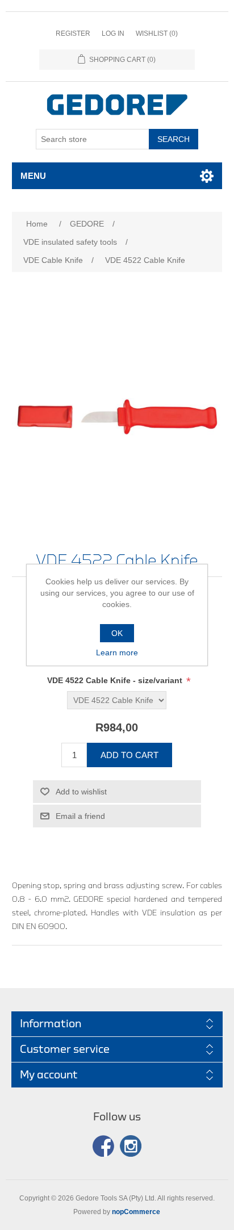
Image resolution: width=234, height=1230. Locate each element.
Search (173, 139)
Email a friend (80, 816)
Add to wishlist (81, 791)
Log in (113, 33)
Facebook (103, 1146)
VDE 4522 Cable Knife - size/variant (116, 680)
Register (73, 33)
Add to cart (129, 755)
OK (117, 633)
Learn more (117, 652)
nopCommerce (136, 1212)
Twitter (130, 1146)
